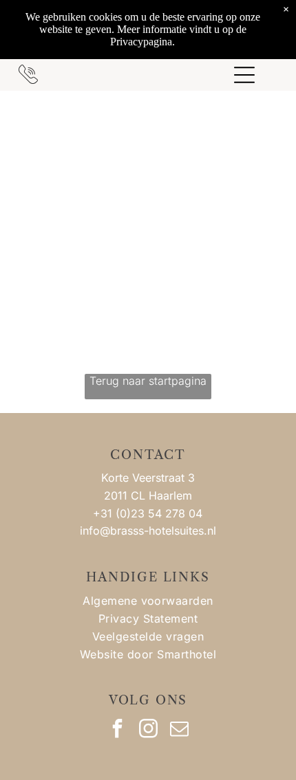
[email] (179, 730)
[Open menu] (244, 75)
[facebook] (117, 730)
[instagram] (148, 730)
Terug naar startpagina (148, 381)
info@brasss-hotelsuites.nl (148, 530)
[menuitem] (148, 601)
